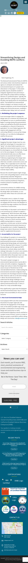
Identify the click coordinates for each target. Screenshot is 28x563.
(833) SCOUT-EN (19, 10)
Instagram (12, 13)
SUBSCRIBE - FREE (10, 400)
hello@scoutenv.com (9, 10)
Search (15, 13)
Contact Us (20, 13)
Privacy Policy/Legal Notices (16, 559)
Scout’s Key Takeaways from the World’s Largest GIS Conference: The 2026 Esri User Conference (14, 444)
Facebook (6, 13)
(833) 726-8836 (7, 537)
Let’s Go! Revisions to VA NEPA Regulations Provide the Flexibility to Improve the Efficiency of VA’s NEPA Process (14, 454)
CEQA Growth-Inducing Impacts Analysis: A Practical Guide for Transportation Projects (14, 463)
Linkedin (9, 13)
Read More (14, 449)
